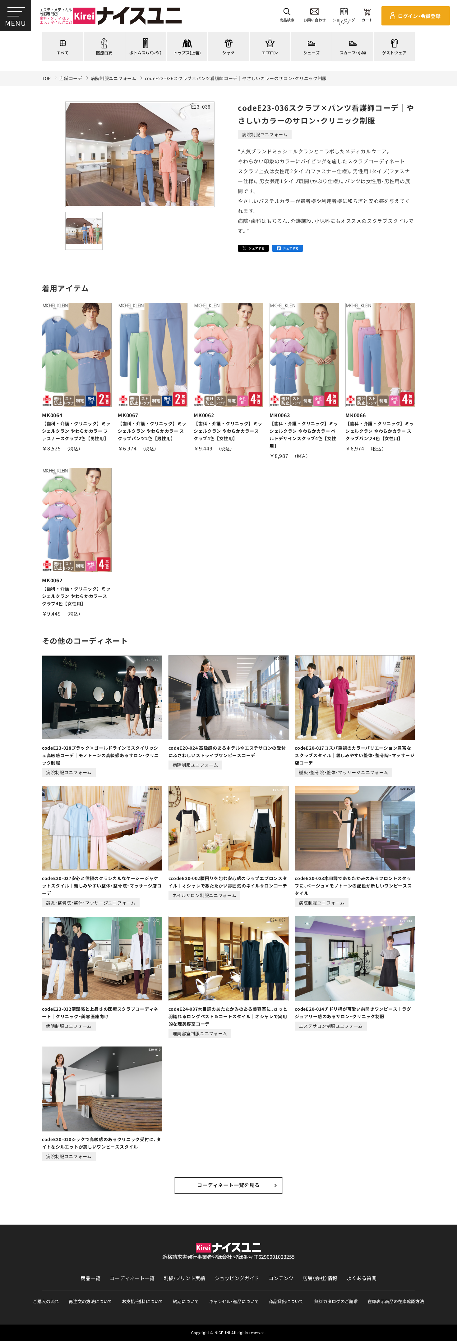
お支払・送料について (142, 1301)
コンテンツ (281, 1278)
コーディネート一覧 (132, 1278)
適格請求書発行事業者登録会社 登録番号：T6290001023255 (228, 1256)
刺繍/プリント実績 (184, 1278)
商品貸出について (286, 1301)
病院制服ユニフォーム (113, 78)
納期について (186, 1301)
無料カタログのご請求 (336, 1301)
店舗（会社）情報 (319, 1278)
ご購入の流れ (46, 1301)
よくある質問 (361, 1278)
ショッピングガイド (237, 1278)
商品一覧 (90, 1278)
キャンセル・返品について (234, 1301)
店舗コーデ (70, 78)
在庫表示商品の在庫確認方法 (395, 1301)
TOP (46, 78)
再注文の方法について (90, 1301)
